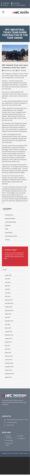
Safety (6, 229)
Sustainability (8, 232)
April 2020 (7, 324)
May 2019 (7, 345)
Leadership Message (10, 222)
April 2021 (7, 317)
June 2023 (7, 292)
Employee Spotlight (10, 218)
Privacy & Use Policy (9, 444)
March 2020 (8, 328)
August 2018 (8, 377)
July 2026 (7, 278)
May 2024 (7, 285)
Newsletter (8, 225)
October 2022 (8, 307)
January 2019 (8, 359)
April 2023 (7, 296)
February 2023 (9, 300)
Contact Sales (16, 3)
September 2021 (9, 310)
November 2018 (9, 366)
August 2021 (8, 314)
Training (7, 239)
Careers (21, 435)
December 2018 (9, 363)
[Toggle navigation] (3, 12)
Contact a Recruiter (12, 422)
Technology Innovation (11, 236)
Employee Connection (9, 436)
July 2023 (7, 289)
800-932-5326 (6, 3)
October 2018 (8, 370)
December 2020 (9, 321)
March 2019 (8, 352)
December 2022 (9, 303)
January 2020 (8, 331)
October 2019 (8, 338)
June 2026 (7, 282)
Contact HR (5, 5)
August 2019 (8, 342)
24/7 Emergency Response (19, 5)
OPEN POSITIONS (9, 261)
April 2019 (7, 349)
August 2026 (8, 275)
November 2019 (9, 335)
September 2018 (9, 373)
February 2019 (9, 356)
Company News (9, 215)
